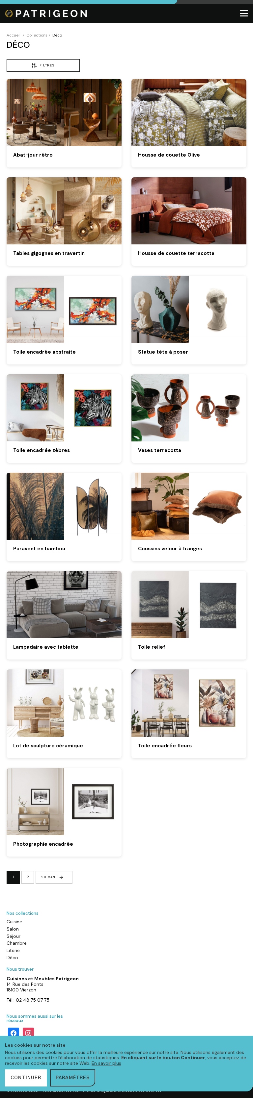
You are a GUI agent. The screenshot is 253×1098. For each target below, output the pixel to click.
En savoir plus (106, 1063)
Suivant (49, 877)
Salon (13, 929)
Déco (12, 958)
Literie (13, 950)
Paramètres (73, 1078)
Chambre (17, 943)
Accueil (13, 35)
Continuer (26, 1078)
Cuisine (14, 922)
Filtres (47, 65)
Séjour (13, 936)
